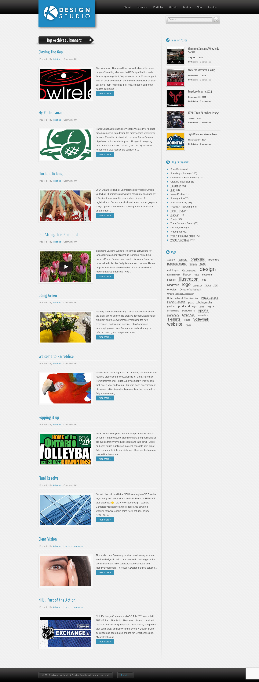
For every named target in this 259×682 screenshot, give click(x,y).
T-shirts (174, 319)
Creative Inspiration (180, 181)
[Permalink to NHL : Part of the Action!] (57, 599)
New (199, 7)
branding (198, 259)
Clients (173, 7)
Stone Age (188, 314)
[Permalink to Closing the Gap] (50, 51)
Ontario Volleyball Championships (182, 298)
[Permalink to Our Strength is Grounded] (58, 234)
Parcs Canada (209, 297)
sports (203, 310)
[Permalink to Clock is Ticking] (50, 173)
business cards (176, 263)
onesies (172, 289)
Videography (177, 231)
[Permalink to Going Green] (47, 295)
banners (183, 259)
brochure (213, 259)
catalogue (173, 270)
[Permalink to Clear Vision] (47, 538)
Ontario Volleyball (190, 289)
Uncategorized (178, 227)
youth (188, 325)
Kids (172, 190)
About (127, 7)
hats (196, 274)
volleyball (201, 319)
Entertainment (173, 275)
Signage (174, 215)
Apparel (171, 259)
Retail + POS (177, 211)
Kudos (187, 7)
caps (203, 263)
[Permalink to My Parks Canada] (51, 112)
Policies (125, 675)
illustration (189, 279)
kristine (57, 59)
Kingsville (173, 284)
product (171, 306)
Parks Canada (176, 302)
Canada (193, 264)
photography (204, 302)
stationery (173, 315)
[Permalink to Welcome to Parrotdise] (56, 356)
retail (202, 306)
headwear (207, 274)
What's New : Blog (179, 240)
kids (204, 280)
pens (191, 302)
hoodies (171, 280)
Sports (173, 219)
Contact (212, 7)
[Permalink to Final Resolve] (48, 478)
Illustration (175, 186)
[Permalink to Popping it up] (48, 417)
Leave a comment (73, 546)
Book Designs (177, 169)
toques (187, 320)
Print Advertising (178, 202)
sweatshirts (203, 315)
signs (210, 306)
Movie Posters (177, 194)
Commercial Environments (184, 177)
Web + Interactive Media (182, 236)
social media (173, 311)
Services (142, 7)
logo (186, 284)
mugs (208, 285)
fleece (187, 274)
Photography (177, 198)
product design (187, 306)
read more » (105, 93)
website (174, 324)
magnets (198, 285)
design (208, 269)
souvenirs (188, 310)
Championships (189, 270)
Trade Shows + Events (182, 223)
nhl (215, 284)
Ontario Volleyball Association (180, 294)
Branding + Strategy (180, 173)
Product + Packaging (181, 206)
